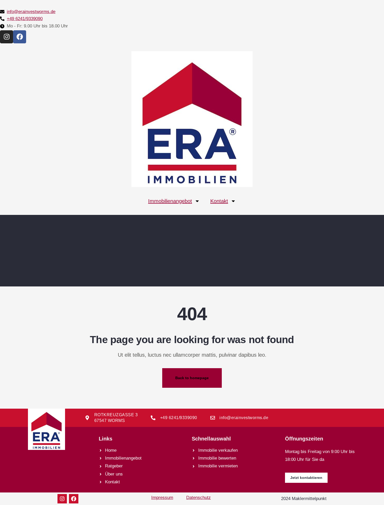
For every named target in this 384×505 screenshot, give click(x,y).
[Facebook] (19, 36)
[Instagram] (6, 36)
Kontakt (219, 201)
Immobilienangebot (170, 201)
